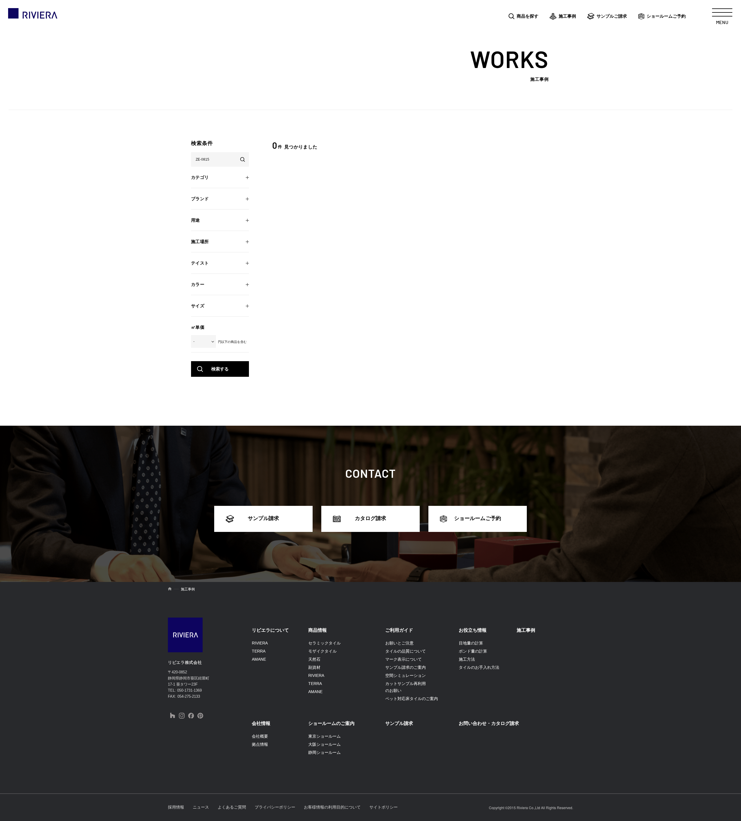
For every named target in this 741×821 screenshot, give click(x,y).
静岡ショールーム (324, 752)
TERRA (258, 651)
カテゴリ (200, 177)
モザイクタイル (322, 651)
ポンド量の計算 (473, 651)
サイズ (197, 305)
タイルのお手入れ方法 (479, 667)
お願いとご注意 (399, 643)
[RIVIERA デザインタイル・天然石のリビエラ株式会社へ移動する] (170, 589)
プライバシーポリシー (275, 807)
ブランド (200, 198)
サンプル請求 (263, 518)
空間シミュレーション (405, 675)
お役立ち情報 (473, 630)
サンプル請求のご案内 (405, 667)
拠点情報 (260, 744)
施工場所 (200, 241)
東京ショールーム (324, 736)
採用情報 (176, 807)
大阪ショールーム (324, 744)
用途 (195, 220)
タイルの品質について (405, 651)
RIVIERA (260, 643)
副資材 (314, 667)
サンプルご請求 (612, 16)
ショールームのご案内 (331, 723)
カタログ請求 (370, 518)
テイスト (200, 262)
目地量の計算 (471, 643)
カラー (197, 284)
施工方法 (467, 659)
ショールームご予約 (666, 16)
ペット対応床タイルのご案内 (411, 698)
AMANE (259, 659)
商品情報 (317, 630)
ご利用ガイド (399, 630)
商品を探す (527, 16)
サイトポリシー (383, 807)
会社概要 (260, 736)
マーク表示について (403, 659)
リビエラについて (270, 630)
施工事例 (567, 16)
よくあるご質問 (232, 807)
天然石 (314, 659)
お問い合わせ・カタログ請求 (489, 723)
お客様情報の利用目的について (332, 807)
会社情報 (261, 723)
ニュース (201, 807)
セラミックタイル (324, 643)
